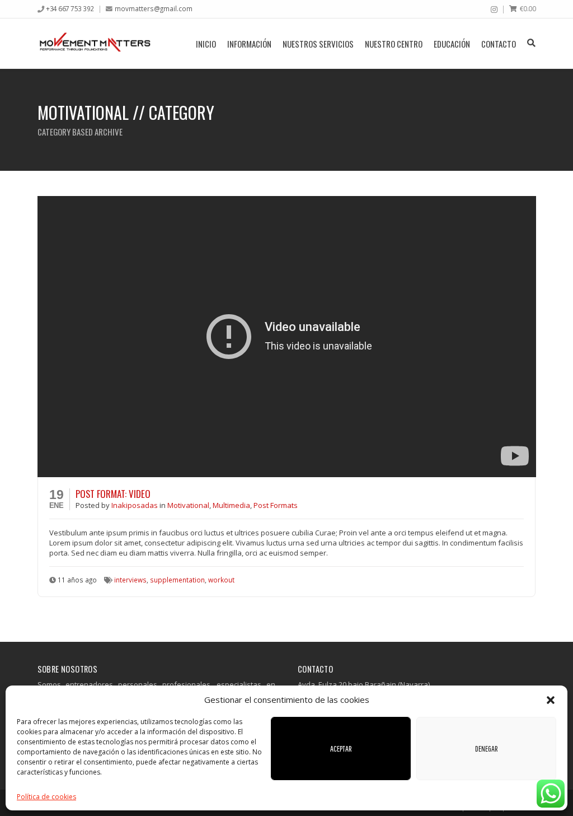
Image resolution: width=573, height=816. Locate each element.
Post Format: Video (113, 494)
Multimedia (231, 505)
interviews (130, 579)
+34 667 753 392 (70, 8)
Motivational (188, 505)
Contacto (498, 44)
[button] (550, 700)
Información (249, 44)
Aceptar (341, 748)
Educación (452, 44)
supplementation (177, 579)
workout (221, 579)
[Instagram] (494, 9)
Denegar (486, 748)
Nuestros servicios (318, 44)
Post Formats (275, 505)
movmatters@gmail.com (153, 8)
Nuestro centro (393, 44)
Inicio (206, 44)
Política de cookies (46, 796)
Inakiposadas (135, 505)
